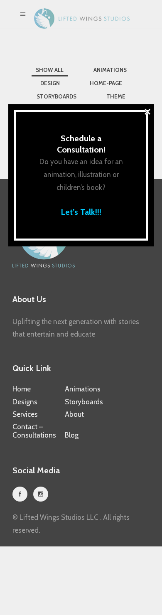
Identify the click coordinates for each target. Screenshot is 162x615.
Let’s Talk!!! (81, 212)
